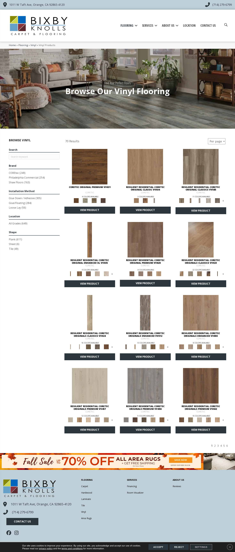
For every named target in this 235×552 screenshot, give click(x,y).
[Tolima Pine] (106, 273)
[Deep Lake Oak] (208, 200)
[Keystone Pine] (144, 419)
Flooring (23, 45)
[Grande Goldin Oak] (208, 419)
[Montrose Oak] (145, 200)
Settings (201, 547)
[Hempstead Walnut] (135, 419)
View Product (89, 210)
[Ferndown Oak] (191, 346)
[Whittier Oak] (154, 200)
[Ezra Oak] (97, 419)
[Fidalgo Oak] (106, 346)
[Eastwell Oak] (97, 346)
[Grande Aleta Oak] (201, 385)
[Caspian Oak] (200, 200)
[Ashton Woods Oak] (191, 273)
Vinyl (33, 45)
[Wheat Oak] (159, 273)
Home (12, 45)
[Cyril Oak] (88, 419)
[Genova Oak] (106, 419)
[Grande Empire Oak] (200, 419)
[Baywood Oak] (200, 273)
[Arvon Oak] (79, 273)
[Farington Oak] (201, 312)
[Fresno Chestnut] (217, 200)
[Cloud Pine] (89, 385)
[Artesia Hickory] (201, 166)
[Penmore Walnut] (162, 419)
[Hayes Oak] (97, 273)
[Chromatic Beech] (145, 239)
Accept (158, 547)
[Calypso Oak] (162, 346)
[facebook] (9, 532)
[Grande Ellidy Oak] (191, 419)
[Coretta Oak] (79, 419)
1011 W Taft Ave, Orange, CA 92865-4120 (37, 5)
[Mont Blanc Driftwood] (85, 200)
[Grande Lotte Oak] (217, 419)
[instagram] (17, 532)
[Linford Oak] (217, 346)
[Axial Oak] (144, 346)
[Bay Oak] (153, 346)
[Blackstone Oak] (79, 346)
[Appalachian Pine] (89, 239)
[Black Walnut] (217, 273)
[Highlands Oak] (145, 166)
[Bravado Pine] (145, 385)
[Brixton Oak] (88, 346)
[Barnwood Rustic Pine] (89, 166)
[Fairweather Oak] (88, 273)
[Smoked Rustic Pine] (103, 200)
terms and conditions (72, 548)
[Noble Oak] (153, 419)
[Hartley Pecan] (200, 346)
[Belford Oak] (208, 273)
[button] (22, 521)
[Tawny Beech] (150, 273)
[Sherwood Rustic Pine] (94, 200)
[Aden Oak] (145, 312)
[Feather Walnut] (141, 273)
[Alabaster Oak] (89, 312)
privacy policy (46, 548)
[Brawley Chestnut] (191, 200)
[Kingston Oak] (208, 346)
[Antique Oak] (201, 239)
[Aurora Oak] (135, 346)
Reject (179, 547)
